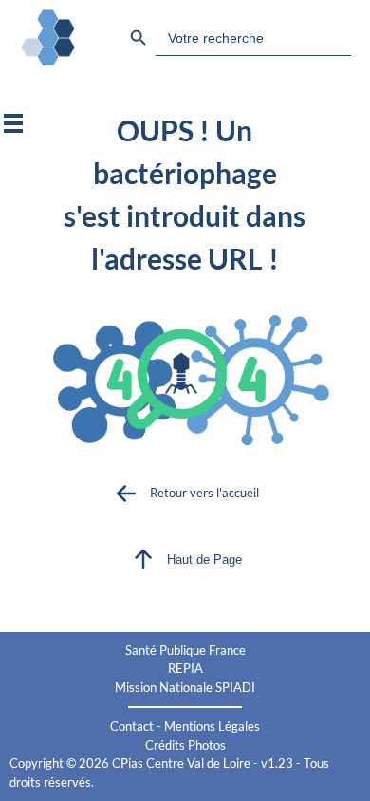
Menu (13, 123)
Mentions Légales (212, 726)
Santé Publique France (185, 650)
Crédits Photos (185, 745)
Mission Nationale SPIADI (185, 687)
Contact (132, 726)
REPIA (185, 668)
